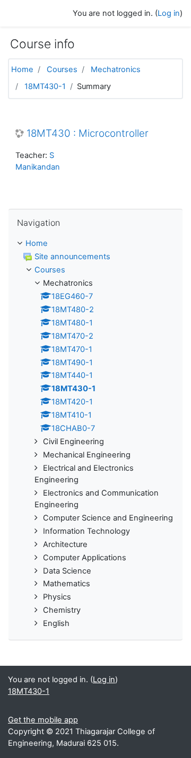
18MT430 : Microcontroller (88, 133)
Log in (169, 13)
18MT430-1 (45, 86)
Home (22, 69)
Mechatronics (116, 69)
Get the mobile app (43, 720)
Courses (62, 69)
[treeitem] (95, 244)
